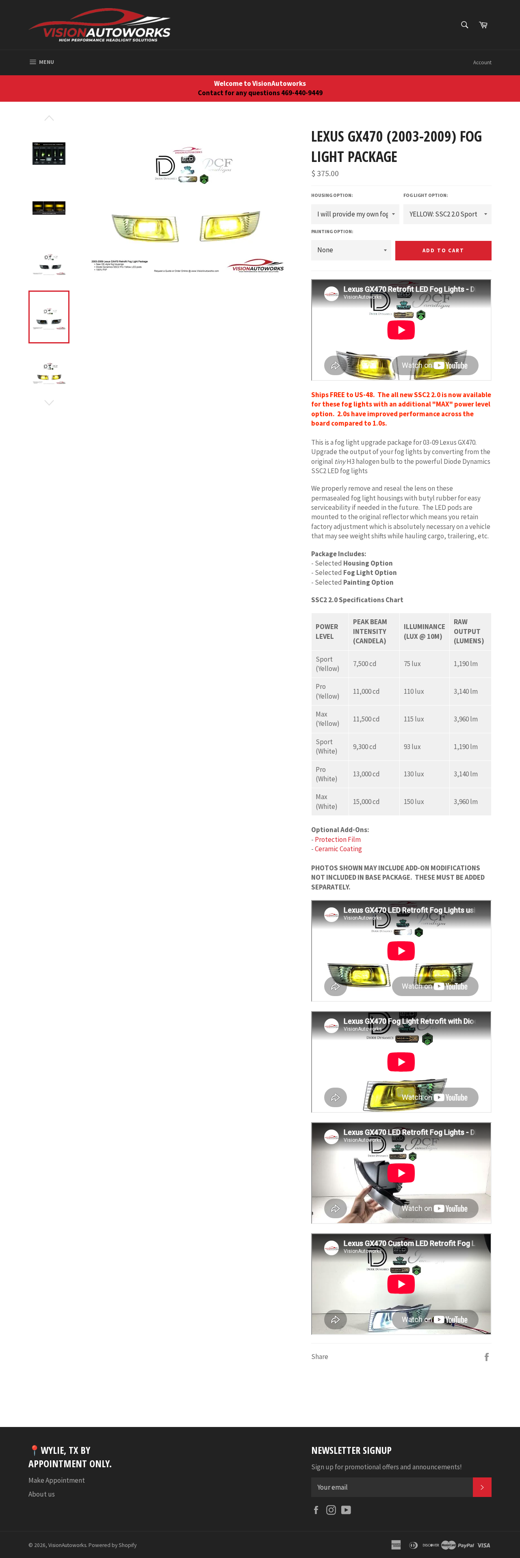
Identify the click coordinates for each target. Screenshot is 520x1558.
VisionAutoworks (67, 1545)
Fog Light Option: (425, 195)
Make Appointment (56, 1480)
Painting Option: (332, 231)
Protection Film (338, 839)
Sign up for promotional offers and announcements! (386, 1466)
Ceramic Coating (338, 848)
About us (41, 1494)
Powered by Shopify (112, 1545)
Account (482, 62)
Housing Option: (332, 195)
